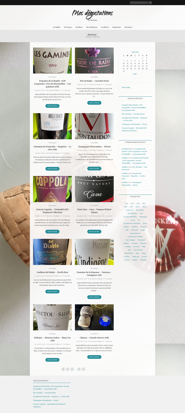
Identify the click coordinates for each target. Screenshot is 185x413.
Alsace (144, 207)
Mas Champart (130, 240)
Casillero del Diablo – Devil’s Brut (52, 272)
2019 (131, 207)
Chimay (132, 220)
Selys (137, 253)
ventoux (126, 260)
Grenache (143, 226)
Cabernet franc (132, 213)
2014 (126, 203)
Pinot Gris (143, 243)
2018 (125, 207)
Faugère (126, 226)
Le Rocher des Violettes (135, 236)
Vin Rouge (68, 27)
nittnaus (126, 243)
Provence (136, 246)
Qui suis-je (128, 27)
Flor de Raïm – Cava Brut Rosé (94, 81)
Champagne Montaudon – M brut (94, 146)
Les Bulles (56, 27)
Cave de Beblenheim (130, 217)
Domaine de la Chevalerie (132, 223)
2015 (132, 203)
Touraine (127, 256)
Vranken (134, 260)
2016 (138, 203)
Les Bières (105, 27)
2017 (143, 203)
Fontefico (135, 226)
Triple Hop (135, 256)
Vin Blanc (79, 27)
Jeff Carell (134, 230)
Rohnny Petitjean (54, 90)
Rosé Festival (138, 250)
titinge (144, 253)
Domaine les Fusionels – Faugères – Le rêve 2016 (133, 176)
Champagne (143, 217)
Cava (141, 213)
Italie (127, 230)
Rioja (143, 246)
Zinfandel (143, 260)
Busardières (140, 210)
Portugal (128, 246)
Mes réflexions (91, 27)
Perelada (134, 243)
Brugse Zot (129, 210)
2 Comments (66, 90)
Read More (52, 106)
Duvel (145, 223)
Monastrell (141, 240)
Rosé (129, 250)
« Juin (134, 74)
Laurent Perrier (135, 233)
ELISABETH (126, 149)
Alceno (137, 207)
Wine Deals (126, 87)
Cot (139, 220)
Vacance (144, 256)
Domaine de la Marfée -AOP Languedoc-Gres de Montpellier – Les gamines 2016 (52, 84)
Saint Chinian (129, 253)
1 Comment (108, 84)
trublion (125, 158)
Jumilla (142, 230)
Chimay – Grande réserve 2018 (94, 337)
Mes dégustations (92, 14)
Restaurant (116, 27)
